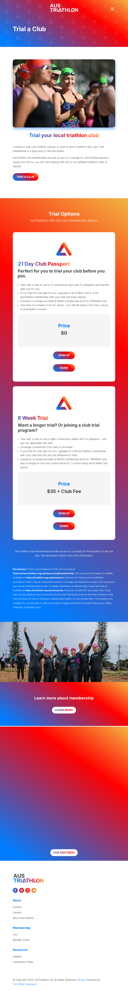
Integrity (17, 956)
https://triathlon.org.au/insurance (45, 577)
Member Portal (21, 939)
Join (15, 934)
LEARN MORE (64, 710)
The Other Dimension (25, 984)
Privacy (81, 979)
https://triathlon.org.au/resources (44, 590)
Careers (17, 912)
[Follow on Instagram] (21, 890)
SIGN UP (64, 355)
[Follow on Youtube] (34, 890)
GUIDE (64, 367)
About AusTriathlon (23, 917)
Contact (17, 907)
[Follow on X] (27, 890)
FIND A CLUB (25, 176)
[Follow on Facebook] (15, 890)
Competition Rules (23, 961)
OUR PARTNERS (64, 852)
